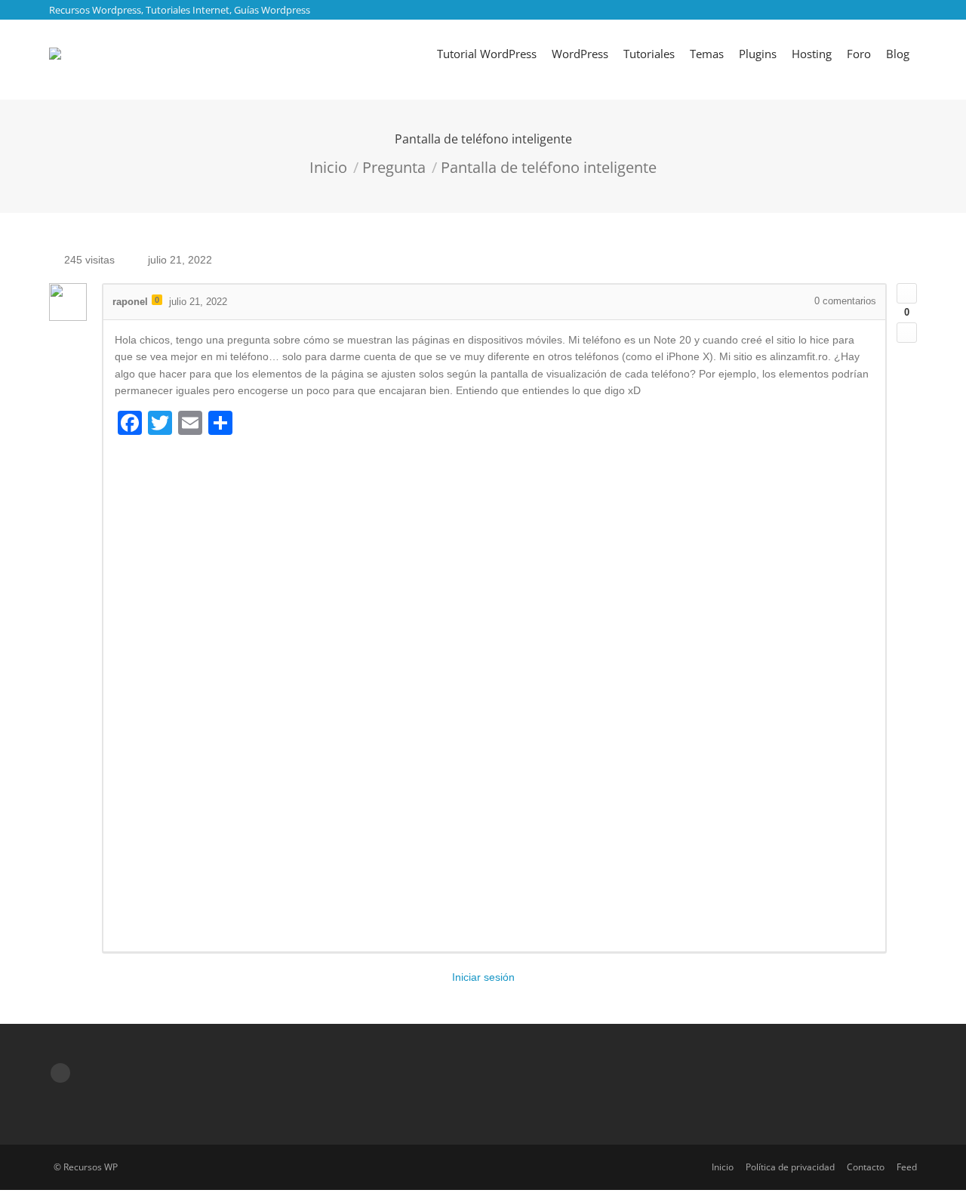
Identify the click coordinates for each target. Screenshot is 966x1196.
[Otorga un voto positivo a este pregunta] (907, 293)
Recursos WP (90, 1167)
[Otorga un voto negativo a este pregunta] (907, 332)
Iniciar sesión (483, 977)
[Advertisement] (494, 692)
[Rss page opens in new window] (60, 1073)
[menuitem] (486, 54)
